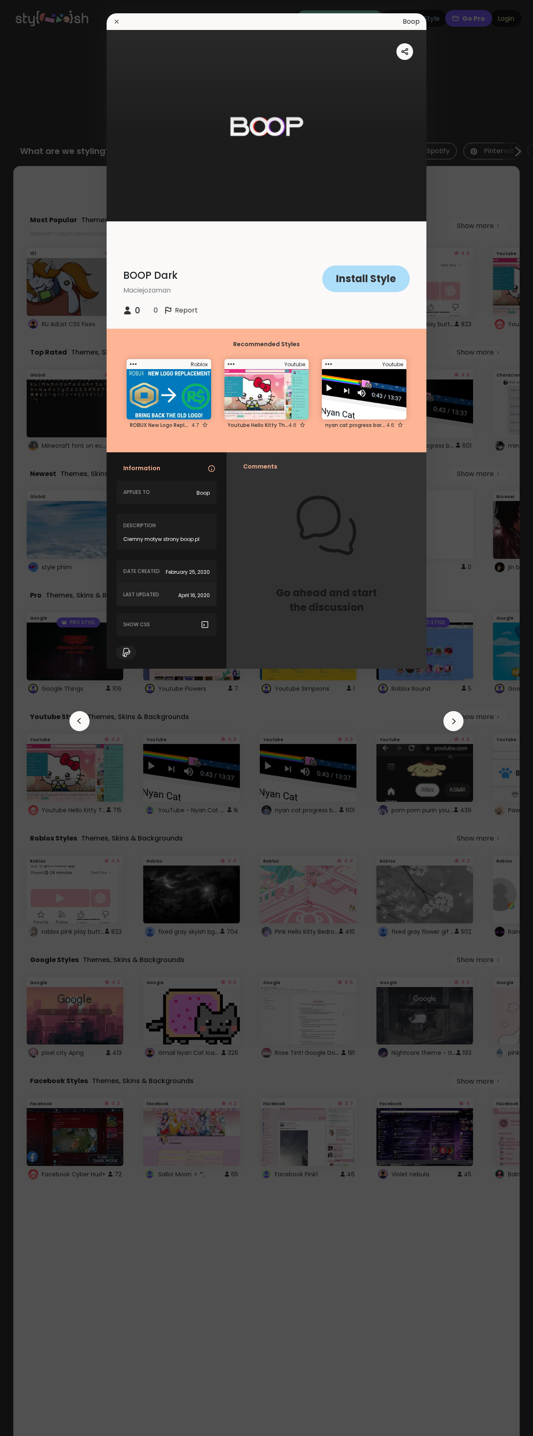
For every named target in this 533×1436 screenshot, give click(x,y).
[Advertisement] (33, 718)
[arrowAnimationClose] (79, 721)
